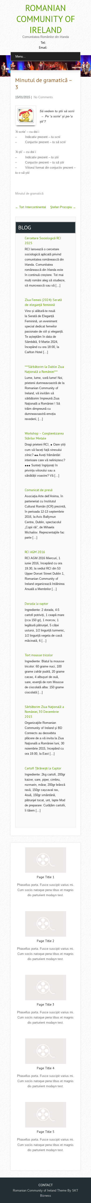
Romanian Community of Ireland (45, 18)
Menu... (20, 56)
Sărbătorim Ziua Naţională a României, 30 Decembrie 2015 (44, 712)
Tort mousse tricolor (39, 655)
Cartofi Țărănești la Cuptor (43, 768)
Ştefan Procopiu (63, 207)
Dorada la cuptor (36, 604)
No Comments (43, 97)
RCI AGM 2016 (35, 552)
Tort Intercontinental (30, 207)
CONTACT (45, 1185)
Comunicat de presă (38, 490)
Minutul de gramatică (29, 193)
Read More (45, 905)
